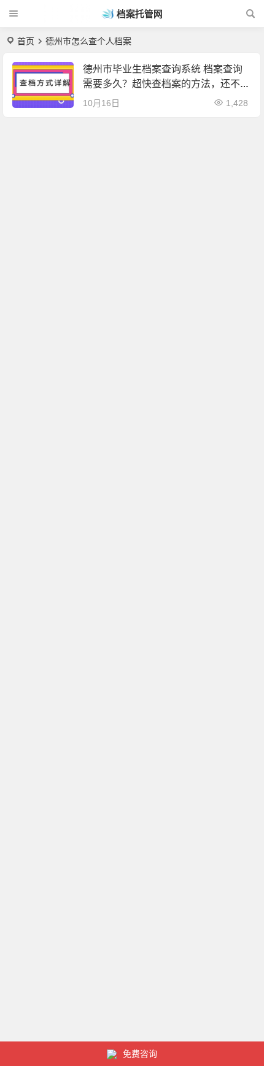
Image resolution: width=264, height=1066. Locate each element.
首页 (25, 41)
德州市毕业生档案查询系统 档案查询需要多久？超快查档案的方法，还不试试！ (166, 84)
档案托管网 (140, 14)
